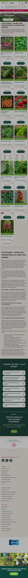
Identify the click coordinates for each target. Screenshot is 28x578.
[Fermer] (25, 555)
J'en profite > (14, 573)
